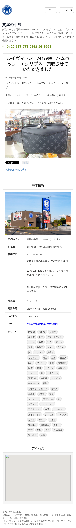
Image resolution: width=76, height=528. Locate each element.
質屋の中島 (12, 24)
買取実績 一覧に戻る (16, 169)
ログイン (50, 10)
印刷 (25, 162)
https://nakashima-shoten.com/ (42, 323)
